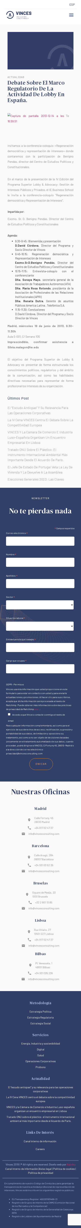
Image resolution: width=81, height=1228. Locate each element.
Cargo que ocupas (16, 661)
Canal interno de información (21, 1168)
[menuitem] (72, 4)
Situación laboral (15, 618)
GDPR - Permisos (15, 684)
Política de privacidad (40, 1172)
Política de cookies (64, 1168)
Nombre (11, 555)
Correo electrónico (17, 533)
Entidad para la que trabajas (21, 640)
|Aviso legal (44, 1168)
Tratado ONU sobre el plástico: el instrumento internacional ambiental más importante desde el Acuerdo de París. (37, 454)
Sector (10, 597)
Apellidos (12, 576)
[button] (71, 15)
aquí (36, 709)
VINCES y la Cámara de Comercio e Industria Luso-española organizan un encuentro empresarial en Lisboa (40, 437)
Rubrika (71, 1164)
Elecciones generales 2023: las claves (36, 479)
